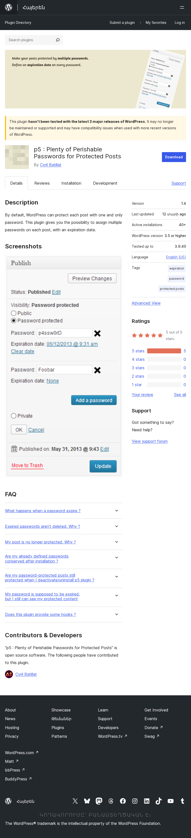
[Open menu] (183, 7)
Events (150, 718)
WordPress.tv (113, 736)
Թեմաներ (61, 718)
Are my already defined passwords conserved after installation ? (37, 558)
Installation (71, 183)
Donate (153, 727)
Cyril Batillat (50, 164)
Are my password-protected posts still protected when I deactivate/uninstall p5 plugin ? (49, 577)
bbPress (15, 770)
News (10, 718)
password (176, 278)
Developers (108, 727)
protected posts (172, 289)
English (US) (176, 257)
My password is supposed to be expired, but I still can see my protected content (42, 596)
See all (180, 394)
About (10, 709)
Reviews (42, 183)
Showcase (61, 709)
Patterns (59, 736)
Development (105, 183)
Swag (152, 736)
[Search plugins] (58, 40)
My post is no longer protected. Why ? (40, 542)
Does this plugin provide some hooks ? (40, 614)
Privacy (12, 736)
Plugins (57, 727)
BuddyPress (18, 778)
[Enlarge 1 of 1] (115, 261)
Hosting (12, 727)
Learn (103, 709)
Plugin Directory (18, 22)
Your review (142, 394)
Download (174, 157)
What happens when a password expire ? (43, 510)
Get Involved (156, 709)
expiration (176, 268)
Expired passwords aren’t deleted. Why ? (42, 526)
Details (16, 183)
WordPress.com (22, 752)
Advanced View (146, 303)
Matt (12, 761)
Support (179, 183)
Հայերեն (25, 801)
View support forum (150, 441)
